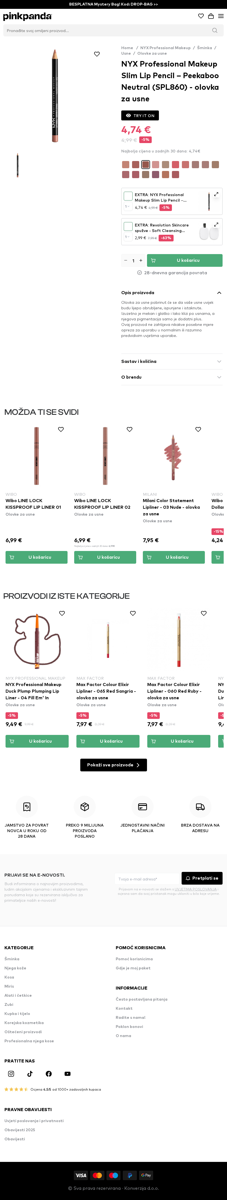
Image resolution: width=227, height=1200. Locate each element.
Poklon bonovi (129, 1027)
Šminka (204, 48)
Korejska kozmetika (24, 1023)
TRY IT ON (143, 115)
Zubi (8, 1005)
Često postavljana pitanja (141, 999)
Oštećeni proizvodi (23, 1032)
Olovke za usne (152, 54)
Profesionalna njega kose (29, 1041)
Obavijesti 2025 (19, 1130)
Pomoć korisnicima (134, 959)
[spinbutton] (133, 260)
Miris (9, 986)
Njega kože (15, 968)
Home (129, 48)
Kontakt (124, 1009)
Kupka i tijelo (17, 1014)
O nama (123, 1036)
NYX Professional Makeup (165, 48)
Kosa (9, 977)
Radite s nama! (130, 1018)
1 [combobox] (126, 206)
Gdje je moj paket (133, 968)
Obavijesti (14, 1139)
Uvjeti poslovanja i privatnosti (34, 1121)
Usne (126, 54)
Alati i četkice (18, 996)
